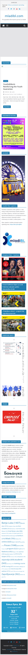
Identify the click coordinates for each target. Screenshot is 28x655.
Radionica (7, 551)
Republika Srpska (10, 554)
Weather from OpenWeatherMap (14, 631)
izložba (11, 533)
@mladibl (8, 592)
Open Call (16, 542)
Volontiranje (16, 569)
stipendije (8, 559)
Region (15, 551)
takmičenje (10, 563)
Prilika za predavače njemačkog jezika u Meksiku (16, 5)
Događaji (5, 81)
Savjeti (6, 556)
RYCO (18, 554)
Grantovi (5, 533)
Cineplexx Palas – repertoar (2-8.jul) (23, 422)
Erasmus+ (14, 528)
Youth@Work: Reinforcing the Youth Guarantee (12, 86)
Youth (15, 94)
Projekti (21, 549)
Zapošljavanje (11, 574)
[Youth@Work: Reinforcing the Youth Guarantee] (14, 72)
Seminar (11, 94)
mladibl (12, 92)
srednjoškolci (21, 556)
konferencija (13, 535)
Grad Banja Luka (15, 531)
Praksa (4, 548)
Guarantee (6, 94)
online (6, 542)
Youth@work (19, 94)
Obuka (18, 539)
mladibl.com (14, 16)
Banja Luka (11, 522)
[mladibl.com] (3, 25)
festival (21, 528)
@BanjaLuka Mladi (11, 595)
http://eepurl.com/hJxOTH (8, 513)
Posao (10, 545)
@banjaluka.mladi (11, 585)
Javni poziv (18, 533)
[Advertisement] (14, 42)
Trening (9, 566)
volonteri (7, 569)
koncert (5, 536)
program (12, 548)
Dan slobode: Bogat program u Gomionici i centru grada (23, 359)
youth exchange (20, 571)
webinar (6, 571)
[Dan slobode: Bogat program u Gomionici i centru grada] (12, 348)
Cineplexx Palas (13, 526)
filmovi (5, 531)
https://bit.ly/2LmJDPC (16, 224)
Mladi (10, 538)
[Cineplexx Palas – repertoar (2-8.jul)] (12, 417)
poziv (20, 545)
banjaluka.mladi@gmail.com (13, 492)
